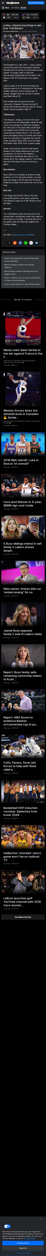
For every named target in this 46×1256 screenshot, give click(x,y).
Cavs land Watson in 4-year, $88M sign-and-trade (22, 503)
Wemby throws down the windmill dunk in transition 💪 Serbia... (21, 414)
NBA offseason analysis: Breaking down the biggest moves (21, 272)
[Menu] (3, 3)
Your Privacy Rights (23, 1253)
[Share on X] (9, 243)
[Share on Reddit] (15, 243)
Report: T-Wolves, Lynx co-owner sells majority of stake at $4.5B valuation (22, 279)
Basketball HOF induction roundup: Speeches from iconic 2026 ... (20, 811)
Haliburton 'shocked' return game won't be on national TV (22, 856)
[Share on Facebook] (20, 243)
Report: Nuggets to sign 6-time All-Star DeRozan (19, 266)
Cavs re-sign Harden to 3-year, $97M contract (22, 284)
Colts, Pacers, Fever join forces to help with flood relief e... (19, 766)
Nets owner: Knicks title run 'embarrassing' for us (22, 590)
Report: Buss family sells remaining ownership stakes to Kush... (22, 676)
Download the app (36, 3)
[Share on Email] (31, 243)
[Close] (41, 1219)
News (24, 8)
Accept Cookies (23, 1243)
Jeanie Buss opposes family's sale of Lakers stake (22, 632)
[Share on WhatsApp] (26, 243)
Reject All (23, 1248)
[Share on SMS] (36, 243)
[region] (23, 1236)
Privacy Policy (30, 1238)
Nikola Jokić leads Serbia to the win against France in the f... (22, 353)
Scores (15, 8)
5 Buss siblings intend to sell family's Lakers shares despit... (22, 547)
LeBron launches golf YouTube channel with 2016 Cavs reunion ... (22, 902)
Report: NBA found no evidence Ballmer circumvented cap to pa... (20, 721)
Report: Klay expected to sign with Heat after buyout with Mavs (21, 259)
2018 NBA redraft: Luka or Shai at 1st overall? (21, 461)
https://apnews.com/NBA (23, 235)
